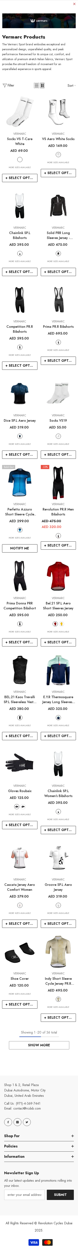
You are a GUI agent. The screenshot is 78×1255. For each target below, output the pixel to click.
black (19, 253)
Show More (39, 1045)
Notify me (19, 548)
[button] (36, 85)
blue (19, 436)
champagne (58, 999)
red (55, 623)
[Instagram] (17, 1122)
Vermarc (19, 134)
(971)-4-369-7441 (28, 1103)
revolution (58, 535)
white (19, 159)
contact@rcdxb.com (27, 1108)
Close (74, 4)
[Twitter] (27, 1122)
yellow (61, 623)
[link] (39, 20)
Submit (60, 1194)
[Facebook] (8, 1122)
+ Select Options (21, 178)
